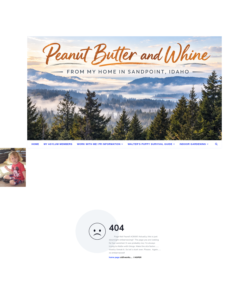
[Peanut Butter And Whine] (124, 88)
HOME (35, 144)
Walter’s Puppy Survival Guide (150, 144)
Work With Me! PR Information (98, 144)
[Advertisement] (78, 18)
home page (114, 257)
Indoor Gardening (193, 144)
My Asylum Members (58, 144)
